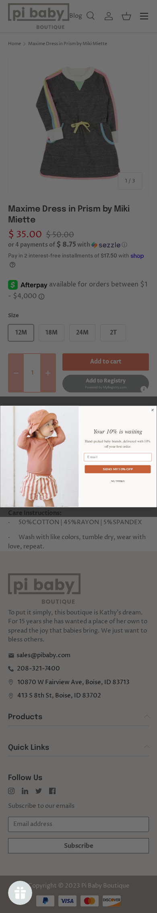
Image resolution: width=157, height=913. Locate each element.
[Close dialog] (152, 409)
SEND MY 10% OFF (118, 469)
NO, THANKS (118, 481)
